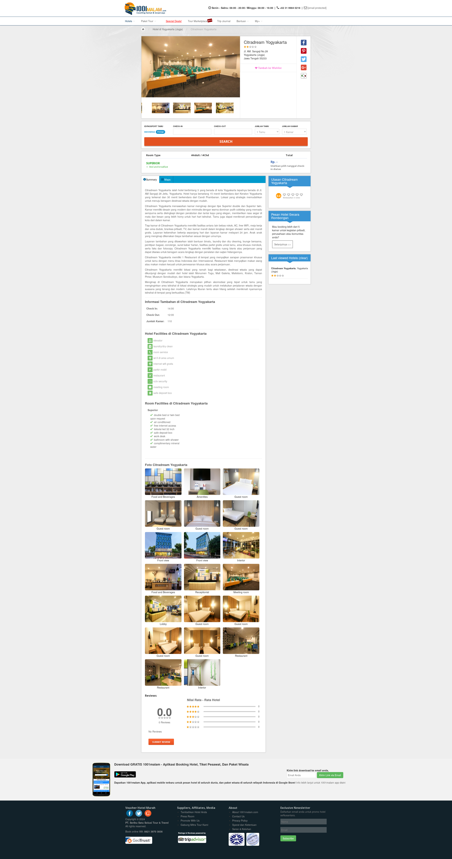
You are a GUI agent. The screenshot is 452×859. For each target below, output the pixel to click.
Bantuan (242, 21)
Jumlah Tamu (262, 126)
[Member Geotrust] (138, 839)
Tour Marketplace (197, 21)
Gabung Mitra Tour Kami (194, 824)
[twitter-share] (303, 59)
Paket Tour (147, 21)
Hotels (129, 21)
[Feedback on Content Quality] (303, 76)
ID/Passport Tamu (153, 126)
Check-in (178, 126)
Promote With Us (190, 820)
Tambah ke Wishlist (269, 68)
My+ (257, 21)
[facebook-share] (303, 42)
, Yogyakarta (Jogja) (289, 270)
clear (303, 257)
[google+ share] (303, 67)
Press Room (187, 816)
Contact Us (238, 816)
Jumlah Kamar (290, 126)
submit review (161, 741)
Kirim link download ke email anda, (308, 770)
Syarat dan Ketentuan (244, 824)
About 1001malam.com (245, 812)
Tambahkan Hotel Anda (194, 812)
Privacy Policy (240, 820)
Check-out (220, 126)
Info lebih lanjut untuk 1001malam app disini (320, 782)
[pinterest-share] (303, 51)
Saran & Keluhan (241, 829)
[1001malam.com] (144, 8)
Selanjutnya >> (282, 244)
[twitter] (138, 815)
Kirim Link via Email (330, 775)
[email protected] (317, 8)
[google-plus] (148, 815)
